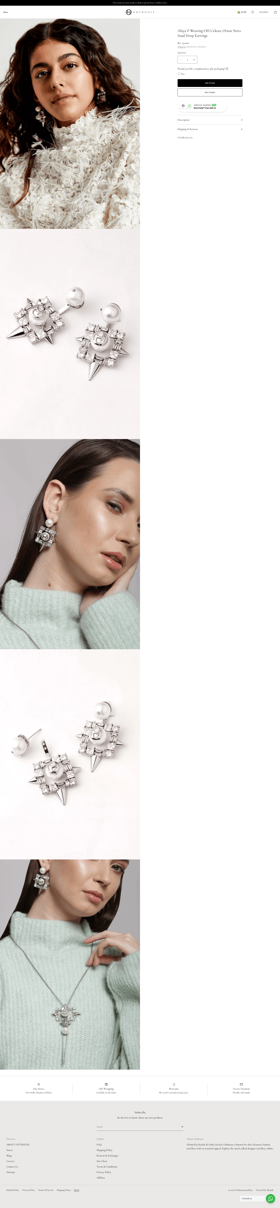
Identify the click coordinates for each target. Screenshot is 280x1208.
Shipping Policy (104, 1150)
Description (183, 119)
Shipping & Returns (188, 129)
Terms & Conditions (107, 1166)
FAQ (99, 1144)
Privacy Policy (104, 1172)
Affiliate (101, 1177)
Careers (10, 1161)
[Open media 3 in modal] (70, 544)
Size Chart (102, 1161)
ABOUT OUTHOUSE (17, 1144)
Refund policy (12, 1190)
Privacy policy (28, 1190)
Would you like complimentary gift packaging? (201, 68)
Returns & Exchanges (107, 1155)
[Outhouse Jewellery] (140, 12)
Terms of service (46, 1190)
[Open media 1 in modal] (70, 124)
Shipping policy (64, 1190)
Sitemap (10, 1172)
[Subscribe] (179, 1127)
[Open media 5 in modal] (70, 964)
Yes (182, 74)
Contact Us (12, 1166)
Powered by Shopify (265, 1190)
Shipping (182, 46)
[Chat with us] (270, 1198)
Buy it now (210, 92)
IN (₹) (243, 12)
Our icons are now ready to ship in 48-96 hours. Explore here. (140, 2)
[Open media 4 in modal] (70, 754)
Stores (9, 1150)
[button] (253, 12)
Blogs (9, 1155)
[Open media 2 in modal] (70, 334)
